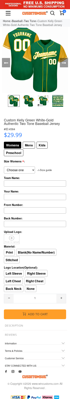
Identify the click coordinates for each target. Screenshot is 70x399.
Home (6, 21)
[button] (6, 62)
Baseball (17, 21)
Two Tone (30, 21)
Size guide (46, 170)
